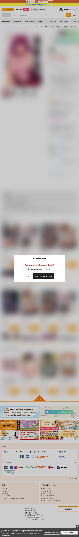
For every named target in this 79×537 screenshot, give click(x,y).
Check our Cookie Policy (52, 532)
